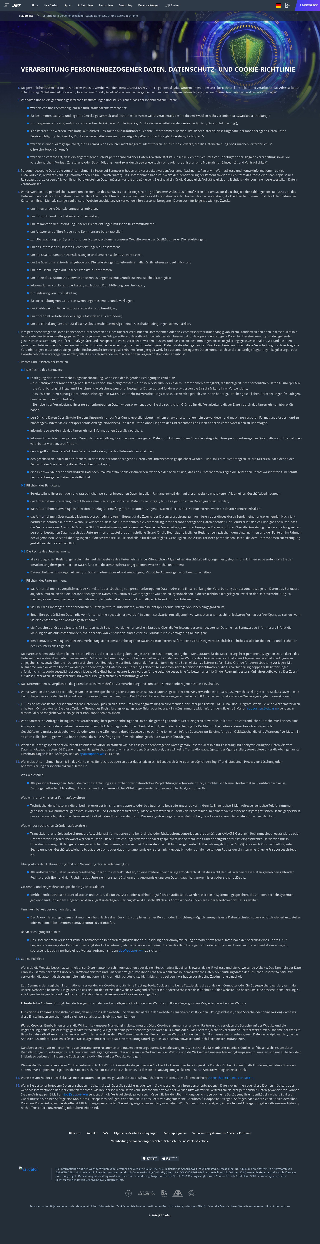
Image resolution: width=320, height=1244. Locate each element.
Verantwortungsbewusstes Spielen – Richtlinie (221, 1133)
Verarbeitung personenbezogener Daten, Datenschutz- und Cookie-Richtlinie (160, 1141)
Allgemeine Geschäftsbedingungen (135, 1133)
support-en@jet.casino (263, 708)
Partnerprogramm (175, 1133)
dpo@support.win (91, 754)
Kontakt (91, 1133)
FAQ (105, 1133)
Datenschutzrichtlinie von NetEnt (230, 1078)
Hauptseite (26, 15)
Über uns (75, 1133)
